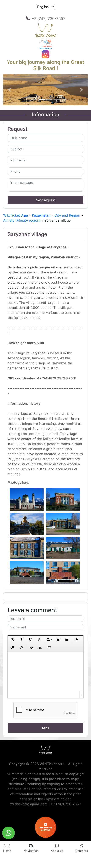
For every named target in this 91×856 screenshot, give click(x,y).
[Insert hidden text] (31, 648)
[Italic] (21, 640)
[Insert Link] (77, 640)
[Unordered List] (67, 640)
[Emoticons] (21, 648)
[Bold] (12, 640)
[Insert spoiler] (49, 648)
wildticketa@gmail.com (28, 804)
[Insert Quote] (40, 648)
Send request (45, 200)
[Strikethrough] (39, 640)
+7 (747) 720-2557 (48, 18)
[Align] (49, 640)
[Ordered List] (58, 640)
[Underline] (30, 640)
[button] (9, 90)
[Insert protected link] (12, 648)
